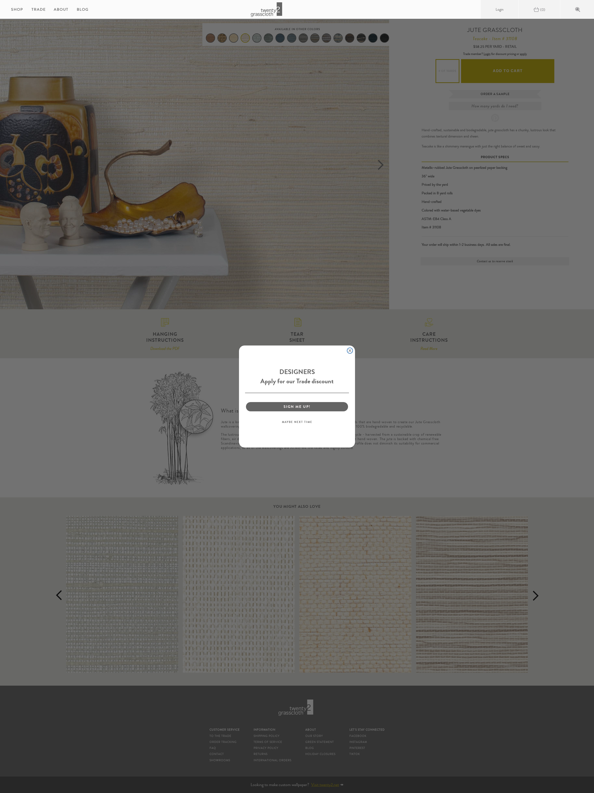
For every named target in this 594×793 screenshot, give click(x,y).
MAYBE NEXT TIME (297, 422)
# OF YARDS (447, 71)
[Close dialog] (350, 350)
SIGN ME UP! (297, 406)
